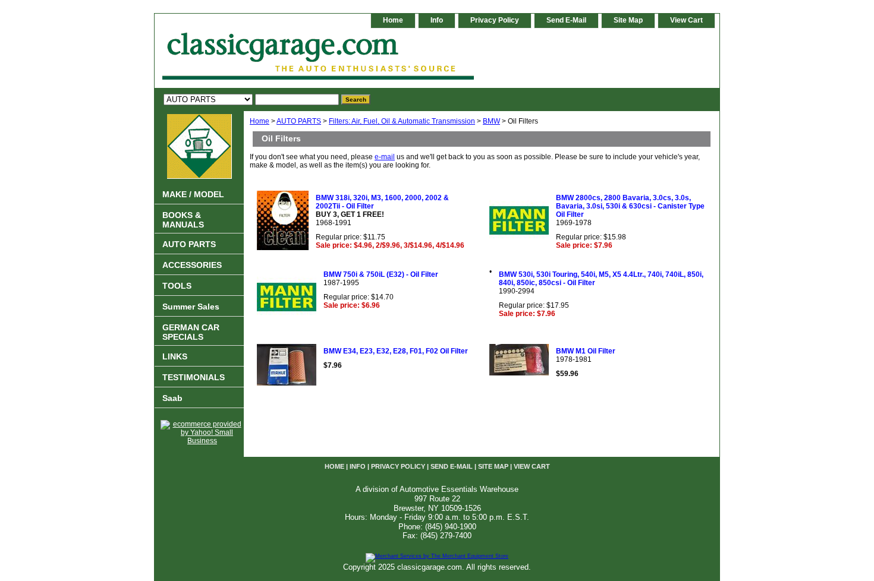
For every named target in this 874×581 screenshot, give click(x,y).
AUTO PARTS (298, 121)
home (393, 20)
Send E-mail (566, 20)
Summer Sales (190, 306)
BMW (491, 121)
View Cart (686, 20)
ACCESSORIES (192, 265)
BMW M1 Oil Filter (585, 351)
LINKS (174, 356)
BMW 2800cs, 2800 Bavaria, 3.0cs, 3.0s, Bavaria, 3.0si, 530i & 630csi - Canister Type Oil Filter (630, 206)
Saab (172, 398)
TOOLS (176, 285)
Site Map (628, 20)
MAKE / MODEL (193, 194)
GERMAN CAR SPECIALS (190, 332)
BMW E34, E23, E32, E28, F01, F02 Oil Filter (395, 351)
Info (436, 20)
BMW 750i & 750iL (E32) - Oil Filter (380, 274)
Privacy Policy (494, 20)
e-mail (385, 157)
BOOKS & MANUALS (183, 219)
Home (259, 121)
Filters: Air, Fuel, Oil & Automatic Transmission (402, 121)
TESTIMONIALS (193, 377)
